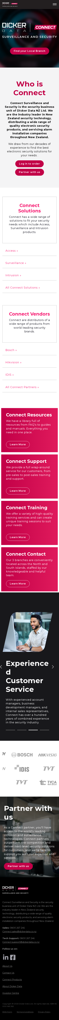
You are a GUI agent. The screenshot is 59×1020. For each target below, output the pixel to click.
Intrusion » (13, 275)
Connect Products (12, 979)
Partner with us (29, 172)
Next (52, 666)
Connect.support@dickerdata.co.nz (20, 942)
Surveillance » (15, 263)
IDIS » (9, 374)
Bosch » (11, 350)
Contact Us (8, 973)
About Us (7, 966)
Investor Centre (10, 993)
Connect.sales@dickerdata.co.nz (19, 931)
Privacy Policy (44, 1012)
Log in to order (29, 163)
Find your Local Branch (29, 51)
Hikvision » (13, 362)
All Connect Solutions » (22, 287)
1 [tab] (7, 730)
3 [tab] (29, 730)
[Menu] (55, 4)
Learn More (18, 444)
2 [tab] (18, 730)
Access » (11, 250)
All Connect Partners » (22, 387)
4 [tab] (41, 730)
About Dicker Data (12, 986)
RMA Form (7, 1012)
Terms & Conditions (25, 1012)
